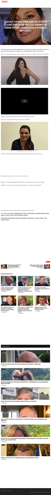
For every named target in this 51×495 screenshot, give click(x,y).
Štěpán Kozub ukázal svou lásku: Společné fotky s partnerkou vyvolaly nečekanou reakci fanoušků (25, 289)
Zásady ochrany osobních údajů (35, 492)
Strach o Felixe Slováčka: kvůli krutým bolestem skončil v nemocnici (7, 289)
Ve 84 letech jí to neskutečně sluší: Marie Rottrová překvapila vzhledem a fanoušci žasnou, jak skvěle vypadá (25, 310)
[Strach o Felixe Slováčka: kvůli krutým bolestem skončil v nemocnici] (8, 281)
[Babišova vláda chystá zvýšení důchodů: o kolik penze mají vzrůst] (42, 300)
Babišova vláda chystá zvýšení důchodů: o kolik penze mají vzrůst (41, 308)
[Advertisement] (25, 165)
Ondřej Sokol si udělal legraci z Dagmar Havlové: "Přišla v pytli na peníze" (36, 267)
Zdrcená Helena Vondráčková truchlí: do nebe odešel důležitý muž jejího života (14, 267)
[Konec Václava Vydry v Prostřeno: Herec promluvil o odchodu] (42, 281)
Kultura (25, 18)
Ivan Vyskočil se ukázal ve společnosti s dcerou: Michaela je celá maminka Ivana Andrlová (7, 309)
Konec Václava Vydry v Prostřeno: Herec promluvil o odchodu (42, 289)
